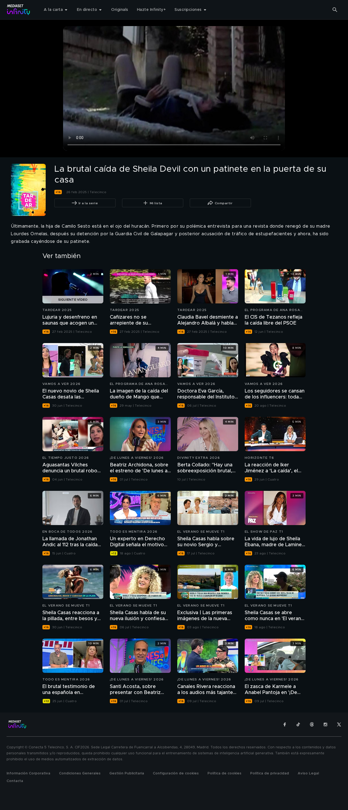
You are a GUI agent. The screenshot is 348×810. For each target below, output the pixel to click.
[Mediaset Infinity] (19, 9)
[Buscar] (335, 10)
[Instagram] (325, 724)
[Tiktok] (298, 724)
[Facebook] (284, 724)
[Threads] (311, 724)
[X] (339, 724)
